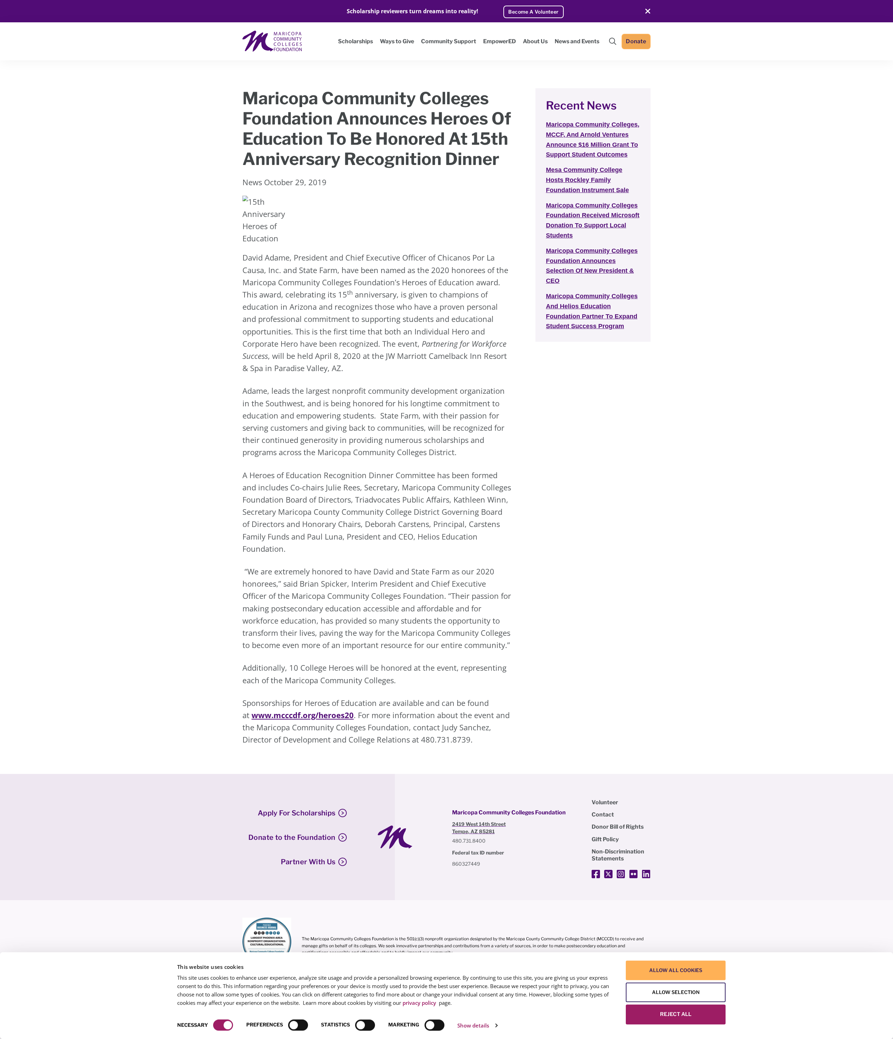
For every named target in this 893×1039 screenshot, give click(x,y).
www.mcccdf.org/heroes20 (303, 715)
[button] (612, 41)
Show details (473, 1025)
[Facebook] (596, 874)
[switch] (298, 1025)
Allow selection (676, 992)
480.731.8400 (469, 841)
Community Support (448, 41)
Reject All (675, 1014)
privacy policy (419, 1002)
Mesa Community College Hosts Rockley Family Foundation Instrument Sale (587, 180)
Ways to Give (397, 41)
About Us (535, 41)
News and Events (577, 41)
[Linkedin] (646, 874)
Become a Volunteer (533, 12)
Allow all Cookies (675, 970)
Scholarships (355, 41)
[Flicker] (633, 874)
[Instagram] (621, 874)
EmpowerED (499, 41)
